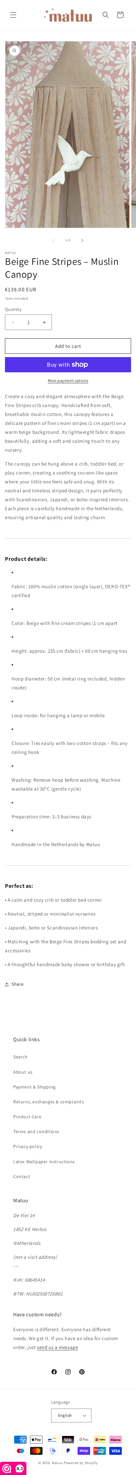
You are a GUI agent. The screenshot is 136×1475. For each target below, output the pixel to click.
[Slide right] (82, 240)
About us (23, 1072)
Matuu (57, 1462)
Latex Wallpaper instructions (44, 1162)
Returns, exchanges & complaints (48, 1102)
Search (20, 1057)
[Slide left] (53, 240)
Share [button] (18, 984)
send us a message (57, 1347)
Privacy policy (27, 1146)
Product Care (27, 1117)
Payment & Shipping (34, 1087)
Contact (21, 1176)
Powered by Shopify (81, 1462)
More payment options (68, 380)
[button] (13, 15)
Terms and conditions (36, 1131)
